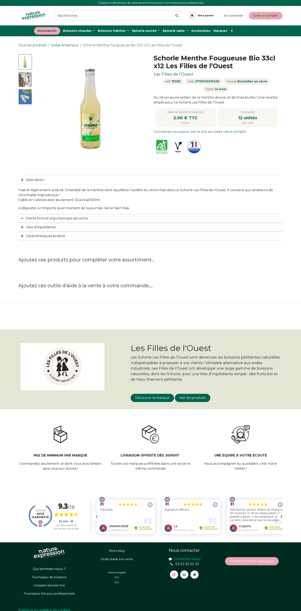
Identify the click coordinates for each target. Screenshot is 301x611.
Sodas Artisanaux (65, 45)
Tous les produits (32, 45)
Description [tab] (35, 180)
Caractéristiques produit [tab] (45, 236)
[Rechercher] (177, 15)
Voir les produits (192, 398)
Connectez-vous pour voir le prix (181, 132)
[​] (174, 574)
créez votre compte (229, 132)
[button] (39, 107)
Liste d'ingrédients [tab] (40, 227)
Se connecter (233, 15)
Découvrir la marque (152, 398)
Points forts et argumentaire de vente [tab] (57, 218)
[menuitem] (47, 31)
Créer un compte (265, 15)
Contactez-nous (266, 31)
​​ (252, 561)
